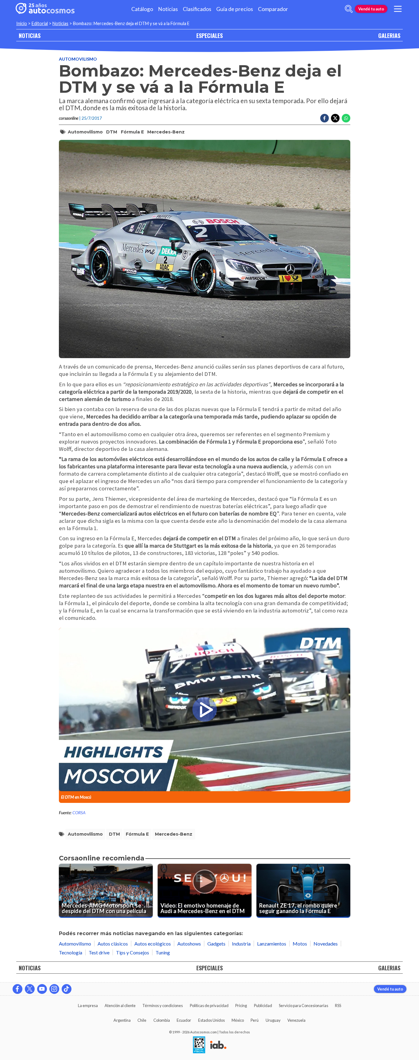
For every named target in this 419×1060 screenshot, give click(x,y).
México (238, 1020)
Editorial (40, 23)
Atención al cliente (120, 1005)
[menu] (397, 9)
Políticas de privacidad (209, 1005)
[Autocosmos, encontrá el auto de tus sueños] (45, 9)
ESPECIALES (209, 35)
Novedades (325, 943)
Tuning (163, 952)
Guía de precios (234, 9)
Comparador (273, 9)
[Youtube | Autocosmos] (42, 989)
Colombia (161, 1020)
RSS (338, 1005)
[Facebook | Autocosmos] (17, 989)
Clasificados (197, 9)
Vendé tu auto (371, 8)
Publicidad (263, 1005)
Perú (255, 1020)
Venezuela (296, 1020)
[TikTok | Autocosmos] (66, 989)
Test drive (99, 952)
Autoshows (189, 943)
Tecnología (70, 952)
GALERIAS (389, 35)
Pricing (241, 1005)
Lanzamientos (271, 943)
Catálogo (142, 9)
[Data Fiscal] (199, 1045)
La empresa (88, 1005)
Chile (141, 1020)
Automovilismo (78, 59)
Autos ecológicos (152, 943)
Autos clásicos (113, 943)
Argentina (122, 1020)
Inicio (21, 23)
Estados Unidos (211, 1020)
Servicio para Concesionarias (303, 1005)
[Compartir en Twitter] (335, 118)
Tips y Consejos (132, 952)
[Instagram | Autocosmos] (54, 989)
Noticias (168, 9)
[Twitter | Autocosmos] (30, 989)
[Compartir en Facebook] (324, 118)
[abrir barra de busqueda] (348, 9)
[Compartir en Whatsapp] (346, 118)
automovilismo (85, 132)
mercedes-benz (166, 132)
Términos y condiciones (162, 1005)
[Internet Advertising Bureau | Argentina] (218, 1045)
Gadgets (216, 943)
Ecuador (184, 1020)
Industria (241, 943)
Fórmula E (132, 132)
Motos (300, 943)
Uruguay (273, 1020)
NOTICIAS (29, 35)
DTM (111, 132)
